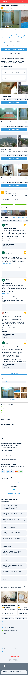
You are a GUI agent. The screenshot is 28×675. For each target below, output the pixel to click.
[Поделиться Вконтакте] (17, 489)
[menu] (26, 1)
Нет (20, 381)
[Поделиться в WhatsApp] (10, 489)
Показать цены (14, 102)
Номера (10, 29)
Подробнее (7, 672)
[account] (23, 1)
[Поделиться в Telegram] (14, 489)
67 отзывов (18, 29)
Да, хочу (8, 381)
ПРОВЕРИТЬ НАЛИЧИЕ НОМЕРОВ (14, 49)
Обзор (2, 29)
